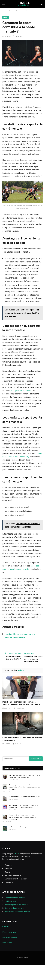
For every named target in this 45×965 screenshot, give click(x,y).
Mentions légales (9, 937)
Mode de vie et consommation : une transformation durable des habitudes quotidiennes (22, 817)
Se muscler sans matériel (15, 898)
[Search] (41, 4)
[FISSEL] (23, 4)
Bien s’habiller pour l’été (14, 908)
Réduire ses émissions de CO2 (17, 912)
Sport (5, 17)
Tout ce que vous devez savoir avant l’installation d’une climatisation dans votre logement (24, 787)
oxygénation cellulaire (21, 390)
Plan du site (7, 943)
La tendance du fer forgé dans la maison (23, 827)
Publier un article (9, 932)
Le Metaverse (10, 901)
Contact (5, 926)
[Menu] (4, 4)
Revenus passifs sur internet (16, 905)
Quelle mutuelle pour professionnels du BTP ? (25, 796)
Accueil (5, 11)
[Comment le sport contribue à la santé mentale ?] (22, 53)
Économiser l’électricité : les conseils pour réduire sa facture (33, 658)
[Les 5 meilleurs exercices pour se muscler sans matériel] (22, 723)
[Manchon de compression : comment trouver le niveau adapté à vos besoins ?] (22, 687)
